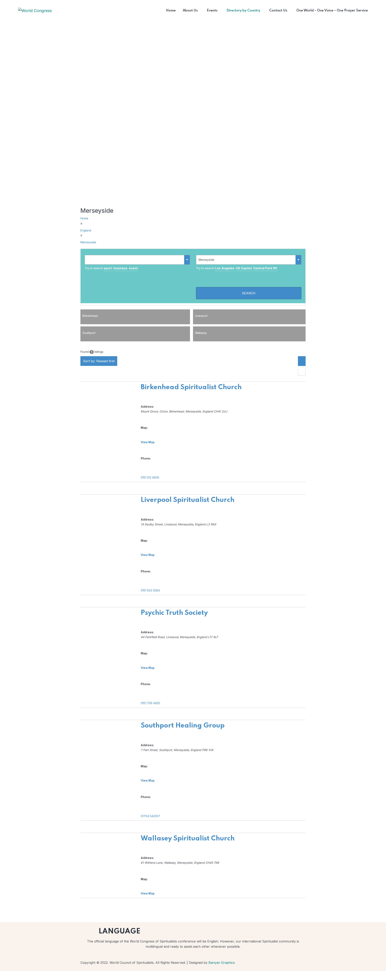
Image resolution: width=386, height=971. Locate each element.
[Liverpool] (249, 322)
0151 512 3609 (150, 477)
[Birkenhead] (135, 322)
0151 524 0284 (150, 590)
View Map (148, 442)
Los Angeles (224, 268)
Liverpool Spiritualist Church (187, 500)
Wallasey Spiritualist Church (188, 838)
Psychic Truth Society (174, 613)
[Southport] (135, 339)
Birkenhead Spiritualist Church (191, 387)
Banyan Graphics (221, 963)
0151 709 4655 (150, 703)
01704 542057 (150, 816)
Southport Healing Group (183, 725)
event (133, 268)
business (120, 268)
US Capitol (244, 268)
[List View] (302, 361)
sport (108, 268)
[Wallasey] (249, 339)
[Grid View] (302, 371)
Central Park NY (265, 268)
